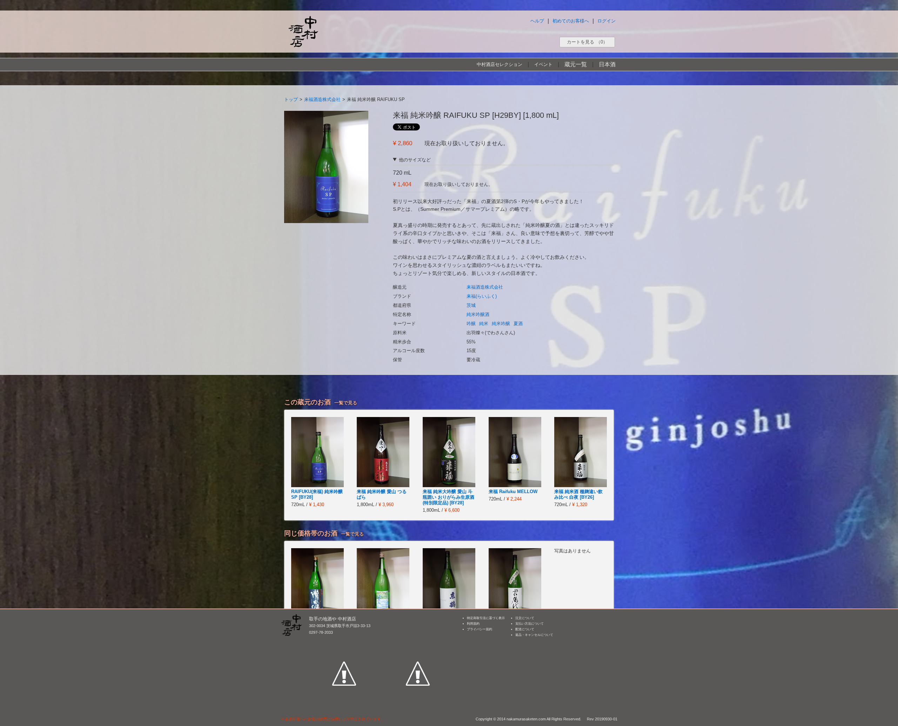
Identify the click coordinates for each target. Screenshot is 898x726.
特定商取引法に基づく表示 (486, 618)
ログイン (606, 20)
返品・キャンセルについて (534, 635)
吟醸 (471, 323)
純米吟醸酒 (478, 314)
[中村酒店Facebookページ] (344, 641)
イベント (543, 64)
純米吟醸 (501, 323)
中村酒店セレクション (499, 64)
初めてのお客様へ (570, 20)
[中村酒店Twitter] (418, 641)
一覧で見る (345, 402)
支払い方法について (529, 623)
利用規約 (473, 623)
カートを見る (587, 42)
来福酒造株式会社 (322, 99)
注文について (524, 618)
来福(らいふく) (482, 296)
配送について (524, 629)
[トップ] (303, 31)
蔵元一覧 (575, 64)
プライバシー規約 (479, 629)
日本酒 (607, 64)
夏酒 (518, 323)
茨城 (471, 305)
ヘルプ (537, 20)
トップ (291, 99)
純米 (483, 323)
